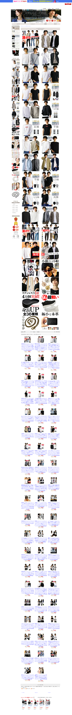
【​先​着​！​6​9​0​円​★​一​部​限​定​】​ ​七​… (36, 706)
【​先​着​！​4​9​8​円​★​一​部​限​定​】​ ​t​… (30, 706)
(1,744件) (42, 681)
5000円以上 (14, 212)
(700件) (42, 527)
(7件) (42, 492)
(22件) (42, 543)
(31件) (29, 526)
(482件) (29, 491)
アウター (49, 692)
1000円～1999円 (15, 205)
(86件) (42, 439)
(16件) (42, 577)
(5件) (55, 578)
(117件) (42, 423)
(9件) (55, 423)
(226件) (55, 561)
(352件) (29, 439)
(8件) (29, 422)
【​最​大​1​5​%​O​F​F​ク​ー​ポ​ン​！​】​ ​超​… (24, 706)
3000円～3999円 (15, 209)
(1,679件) (42, 388)
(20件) (29, 577)
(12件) (42, 613)
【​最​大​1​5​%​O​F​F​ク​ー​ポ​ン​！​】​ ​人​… (42, 706)
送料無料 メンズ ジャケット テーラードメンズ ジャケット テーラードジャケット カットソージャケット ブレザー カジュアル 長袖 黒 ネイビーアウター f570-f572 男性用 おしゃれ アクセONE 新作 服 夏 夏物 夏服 (27, 608)
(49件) (29, 456)
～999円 (13, 204)
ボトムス (36, 692)
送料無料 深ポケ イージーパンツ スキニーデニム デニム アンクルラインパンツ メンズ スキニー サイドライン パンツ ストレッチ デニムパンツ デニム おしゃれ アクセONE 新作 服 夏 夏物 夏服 (27, 523)
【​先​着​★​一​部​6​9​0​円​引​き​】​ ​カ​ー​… (48, 706)
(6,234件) (29, 388)
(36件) (55, 457)
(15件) (55, 388)
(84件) (55, 510)
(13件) (42, 630)
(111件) (55, 544)
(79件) (42, 561)
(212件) (42, 405)
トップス (23, 692)
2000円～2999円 (15, 207)
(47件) (42, 596)
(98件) (42, 508)
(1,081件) (42, 352)
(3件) (55, 631)
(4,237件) (55, 352)
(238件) (29, 561)
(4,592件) (29, 352)
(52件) (55, 440)
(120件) (42, 456)
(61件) (29, 631)
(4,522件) (55, 370)
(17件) (29, 680)
